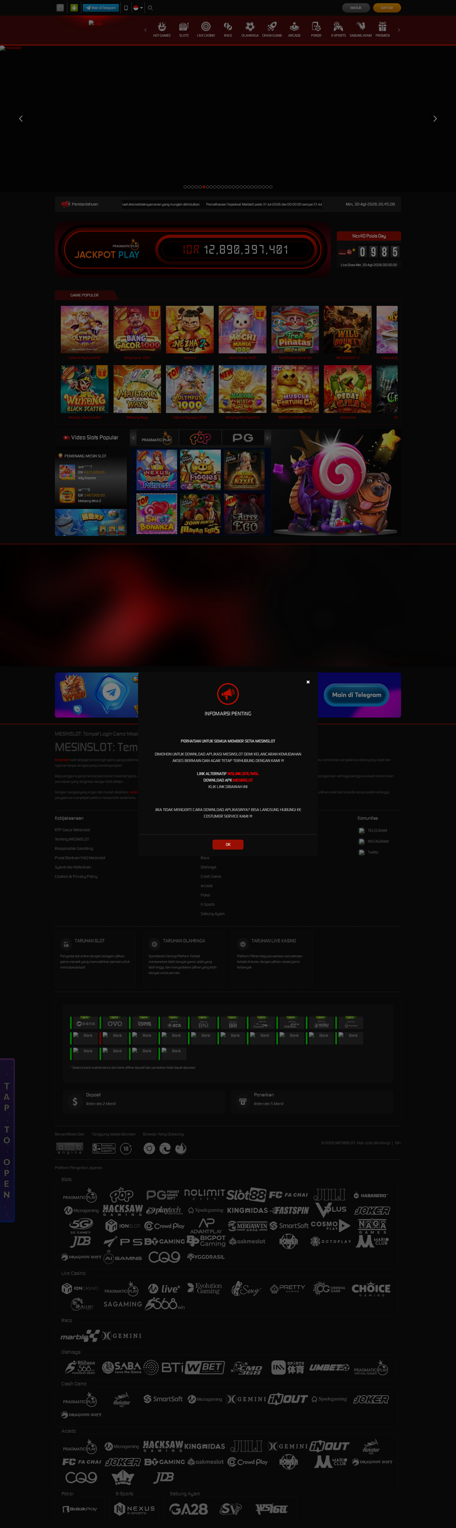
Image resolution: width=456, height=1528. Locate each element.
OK (228, 844)
